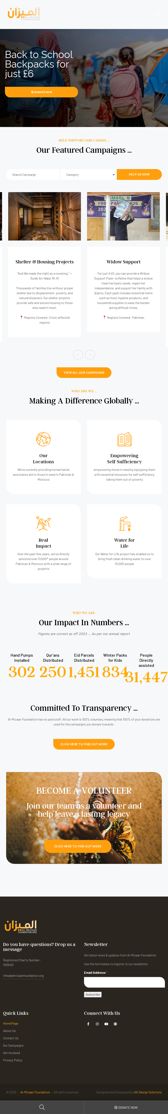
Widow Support (45, 262)
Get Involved (11, 1053)
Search (42, 1107)
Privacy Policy (12, 1060)
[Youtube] (106, 1024)
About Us (9, 1031)
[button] (84, 372)
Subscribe (93, 994)
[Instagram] (97, 1024)
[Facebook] (88, 1024)
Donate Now (43, 92)
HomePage (10, 1023)
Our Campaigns (13, 1045)
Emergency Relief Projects (123, 262)
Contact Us (10, 1038)
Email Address (96, 972)
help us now (139, 174)
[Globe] (115, 1024)
